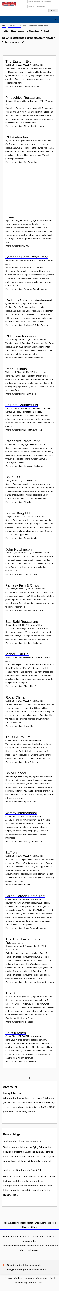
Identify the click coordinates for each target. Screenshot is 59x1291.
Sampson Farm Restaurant (26, 257)
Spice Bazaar (15, 773)
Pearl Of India (16, 368)
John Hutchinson (18, 549)
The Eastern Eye (18, 61)
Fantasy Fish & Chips (22, 585)
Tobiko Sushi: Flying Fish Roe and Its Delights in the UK (22, 1141)
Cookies (18, 1278)
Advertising (21, 1282)
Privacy (8, 1278)
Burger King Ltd (17, 513)
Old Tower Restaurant (22, 336)
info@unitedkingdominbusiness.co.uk (26, 1269)
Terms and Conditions (35, 1278)
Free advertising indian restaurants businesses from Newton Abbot (30, 1225)
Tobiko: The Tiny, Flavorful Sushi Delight (22, 1170)
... (3, 48)
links (41, 1282)
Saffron (11, 852)
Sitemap (33, 1282)
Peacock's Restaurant (22, 441)
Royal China (15, 697)
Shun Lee (12, 477)
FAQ (51, 1278)
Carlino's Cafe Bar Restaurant (28, 300)
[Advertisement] (29, 192)
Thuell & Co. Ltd (18, 737)
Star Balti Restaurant (21, 621)
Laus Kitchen (15, 1033)
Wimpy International (21, 813)
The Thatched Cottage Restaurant (22, 940)
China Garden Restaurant (25, 896)
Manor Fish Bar (17, 654)
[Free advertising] (9, 4)
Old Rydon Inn (16, 137)
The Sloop (13, 993)
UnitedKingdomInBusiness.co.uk (24, 1265)
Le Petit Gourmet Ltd (21, 405)
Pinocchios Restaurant (23, 97)
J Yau (9, 217)
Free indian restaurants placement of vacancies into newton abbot (29, 1238)
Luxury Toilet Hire (12, 1093)
